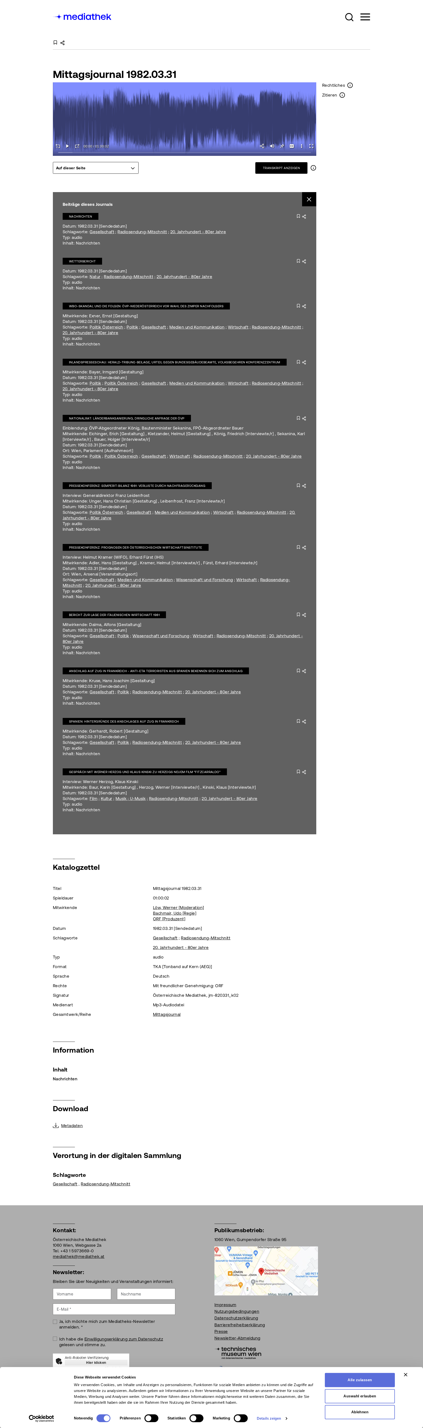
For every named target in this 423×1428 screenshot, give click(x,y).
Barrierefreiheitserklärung (239, 1324)
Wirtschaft (238, 327)
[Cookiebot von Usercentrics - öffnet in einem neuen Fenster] (41, 1418)
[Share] (262, 146)
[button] (349, 17)
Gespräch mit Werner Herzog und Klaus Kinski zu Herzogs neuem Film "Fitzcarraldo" (145, 772)
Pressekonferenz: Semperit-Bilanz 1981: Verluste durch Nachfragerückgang (137, 486)
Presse (221, 1331)
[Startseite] (82, 16)
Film (93, 798)
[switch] (151, 1418)
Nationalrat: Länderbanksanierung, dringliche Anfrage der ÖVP (127, 418)
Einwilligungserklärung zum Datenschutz (123, 1339)
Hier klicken (96, 1363)
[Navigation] (362, 17)
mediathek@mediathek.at (79, 1256)
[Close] (309, 199)
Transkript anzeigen (281, 168)
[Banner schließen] (405, 1374)
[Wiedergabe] (67, 146)
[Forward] (77, 146)
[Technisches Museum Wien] (237, 1352)
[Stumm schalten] (272, 146)
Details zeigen (269, 1418)
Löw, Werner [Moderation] (178, 907)
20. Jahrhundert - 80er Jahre (198, 231)
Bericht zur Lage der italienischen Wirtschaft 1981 (114, 615)
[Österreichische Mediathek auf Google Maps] (266, 1270)
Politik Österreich (106, 327)
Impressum (225, 1304)
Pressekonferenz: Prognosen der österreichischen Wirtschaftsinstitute (135, 547)
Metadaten (72, 1125)
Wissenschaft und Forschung (204, 579)
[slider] (184, 153)
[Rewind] (58, 146)
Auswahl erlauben (359, 1396)
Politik (132, 327)
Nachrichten (80, 216)
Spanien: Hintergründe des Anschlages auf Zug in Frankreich (124, 721)
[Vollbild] (311, 146)
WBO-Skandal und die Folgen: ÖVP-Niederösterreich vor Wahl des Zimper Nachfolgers (146, 306)
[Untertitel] (292, 146)
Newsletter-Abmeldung (237, 1338)
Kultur (106, 798)
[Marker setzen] (282, 146)
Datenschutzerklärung (236, 1318)
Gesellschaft (102, 231)
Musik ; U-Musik (131, 798)
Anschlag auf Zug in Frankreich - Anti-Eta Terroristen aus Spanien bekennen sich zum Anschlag (156, 671)
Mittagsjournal (167, 1014)
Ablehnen (360, 1412)
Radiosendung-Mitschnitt (142, 231)
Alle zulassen (360, 1380)
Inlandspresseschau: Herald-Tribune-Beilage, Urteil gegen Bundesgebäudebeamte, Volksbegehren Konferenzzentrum (174, 362)
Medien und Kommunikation (197, 327)
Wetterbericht (82, 261)
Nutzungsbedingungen (236, 1311)
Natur (95, 276)
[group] (96, 168)
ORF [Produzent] (169, 918)
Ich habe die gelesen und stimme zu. (111, 1342)
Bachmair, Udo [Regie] (174, 913)
